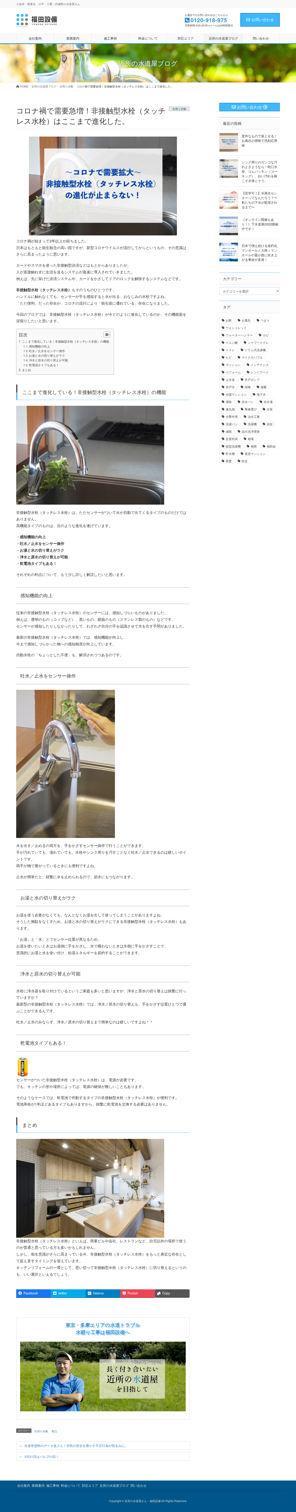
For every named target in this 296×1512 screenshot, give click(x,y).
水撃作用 (232, 416)
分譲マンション (236, 394)
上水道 (230, 379)
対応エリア (90, 1485)
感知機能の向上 (39, 346)
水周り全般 (179, 109)
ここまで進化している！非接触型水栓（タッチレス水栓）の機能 (65, 341)
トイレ (230, 350)
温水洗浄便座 (251, 431)
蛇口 (54, 1431)
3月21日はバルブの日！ (41, 1456)
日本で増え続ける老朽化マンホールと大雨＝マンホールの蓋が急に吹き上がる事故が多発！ (259, 252)
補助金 (271, 446)
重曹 (229, 461)
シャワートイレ (258, 342)
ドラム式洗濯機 (255, 350)
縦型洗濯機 (233, 446)
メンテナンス (260, 364)
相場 (251, 439)
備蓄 (264, 387)
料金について (70, 1485)
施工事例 (52, 1485)
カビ (266, 335)
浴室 (270, 424)
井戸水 (230, 387)
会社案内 (23, 1485)
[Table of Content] (107, 334)
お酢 (229, 320)
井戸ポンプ (252, 379)
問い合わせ (138, 1485)
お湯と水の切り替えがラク (47, 355)
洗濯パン (232, 424)
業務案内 (38, 1485)
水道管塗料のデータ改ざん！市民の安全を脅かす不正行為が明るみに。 (76, 1445)
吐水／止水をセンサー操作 (47, 351)
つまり (265, 320)
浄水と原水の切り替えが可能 (48, 360)
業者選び (251, 409)
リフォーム (233, 372)
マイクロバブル (252, 357)
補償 (254, 446)
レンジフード (260, 372)
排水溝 (268, 402)
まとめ (26, 370)
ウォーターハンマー (239, 335)
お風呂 (246, 320)
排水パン (248, 402)
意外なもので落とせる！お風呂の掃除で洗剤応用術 (259, 140)
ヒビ (229, 357)
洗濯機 (252, 424)
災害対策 (232, 439)
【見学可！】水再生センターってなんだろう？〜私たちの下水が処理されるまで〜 (259, 200)
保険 (248, 387)
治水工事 (254, 416)
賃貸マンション (255, 453)
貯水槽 (230, 453)
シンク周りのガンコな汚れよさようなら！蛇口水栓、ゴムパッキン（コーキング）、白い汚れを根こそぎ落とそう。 (259, 171)
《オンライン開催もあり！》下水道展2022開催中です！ (260, 224)
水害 (270, 409)
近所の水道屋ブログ (114, 1485)
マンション (233, 364)
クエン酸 (232, 342)
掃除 (229, 402)
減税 (229, 431)
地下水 (261, 394)
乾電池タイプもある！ (44, 365)
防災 (245, 461)
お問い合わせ (263, 19)
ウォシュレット (236, 327)
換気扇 (230, 409)
